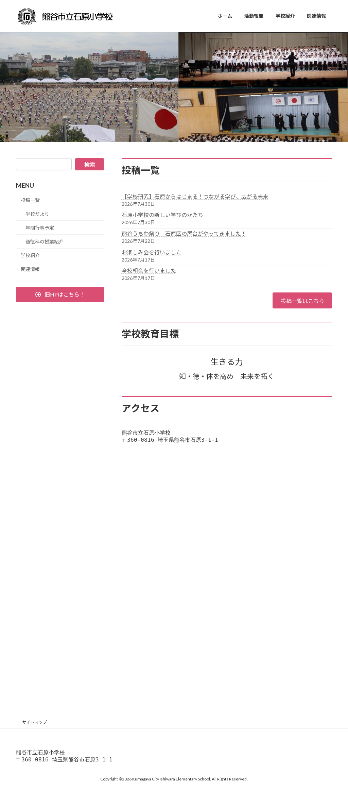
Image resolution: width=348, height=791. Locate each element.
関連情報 (30, 269)
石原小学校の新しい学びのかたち (162, 215)
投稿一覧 (30, 200)
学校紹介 (30, 255)
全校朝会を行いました (149, 270)
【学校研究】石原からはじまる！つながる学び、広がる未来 (195, 196)
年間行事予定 (39, 228)
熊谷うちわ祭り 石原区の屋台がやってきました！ (184, 233)
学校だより (37, 214)
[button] (60, 294)
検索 (89, 164)
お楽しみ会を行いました (151, 252)
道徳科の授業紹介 (44, 242)
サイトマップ (34, 722)
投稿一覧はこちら (302, 301)
